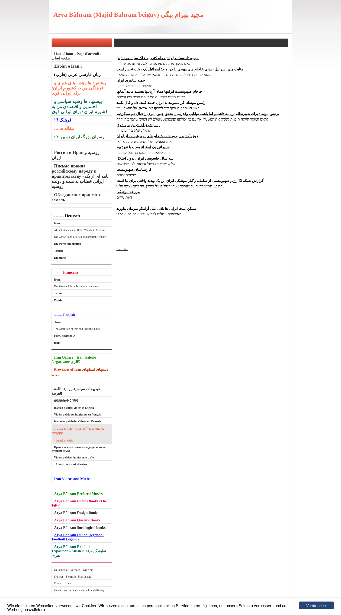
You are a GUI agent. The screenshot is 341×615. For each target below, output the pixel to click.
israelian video (64, 440)
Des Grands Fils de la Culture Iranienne (76, 286)
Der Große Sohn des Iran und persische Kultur (80, 237)
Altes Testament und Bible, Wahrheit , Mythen (79, 230)
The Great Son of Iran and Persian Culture (77, 328)
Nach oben (122, 249)
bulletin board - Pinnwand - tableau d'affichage (79, 590)
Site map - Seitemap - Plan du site (72, 576)
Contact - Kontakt (64, 583)
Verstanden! (316, 605)
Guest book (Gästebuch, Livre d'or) (73, 570)
